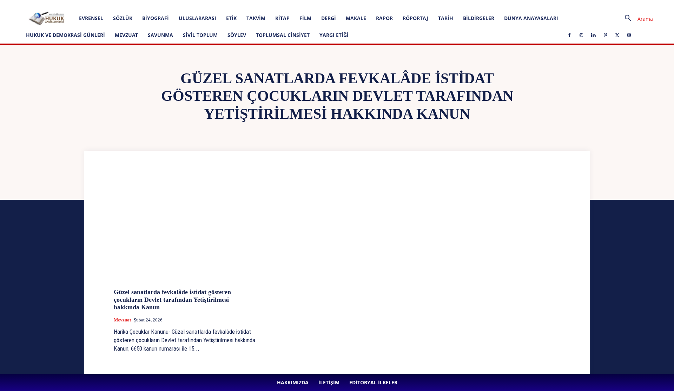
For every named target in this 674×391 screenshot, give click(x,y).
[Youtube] (219, 5)
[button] (636, 18)
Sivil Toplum (200, 35)
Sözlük (122, 18)
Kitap (282, 18)
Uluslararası (197, 18)
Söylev (236, 35)
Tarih (445, 18)
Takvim (255, 18)
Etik (231, 18)
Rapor (384, 18)
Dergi (328, 18)
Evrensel (91, 18)
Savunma (160, 35)
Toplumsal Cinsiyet (283, 35)
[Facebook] (161, 5)
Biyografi (155, 18)
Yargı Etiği (334, 35)
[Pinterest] (196, 5)
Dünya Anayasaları (531, 18)
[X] (207, 5)
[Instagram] (172, 5)
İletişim (103, 4)
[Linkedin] (184, 5)
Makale (356, 18)
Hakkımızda (79, 4)
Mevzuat (126, 35)
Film (305, 18)
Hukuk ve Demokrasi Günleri (65, 35)
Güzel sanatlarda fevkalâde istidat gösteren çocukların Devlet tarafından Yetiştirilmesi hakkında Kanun (172, 299)
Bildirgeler (478, 18)
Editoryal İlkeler (131, 4)
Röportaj (415, 18)
